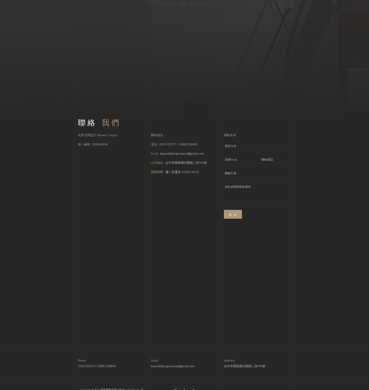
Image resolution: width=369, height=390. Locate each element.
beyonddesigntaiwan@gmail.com (182, 153)
